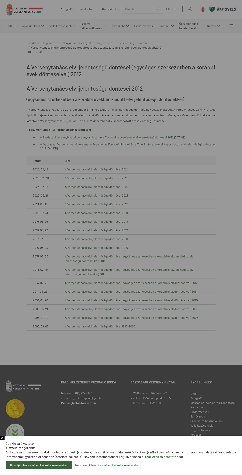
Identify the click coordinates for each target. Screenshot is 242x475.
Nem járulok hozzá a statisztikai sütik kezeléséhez (107, 465)
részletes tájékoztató (161, 457)
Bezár (2, 438)
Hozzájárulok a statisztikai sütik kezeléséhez (39, 465)
